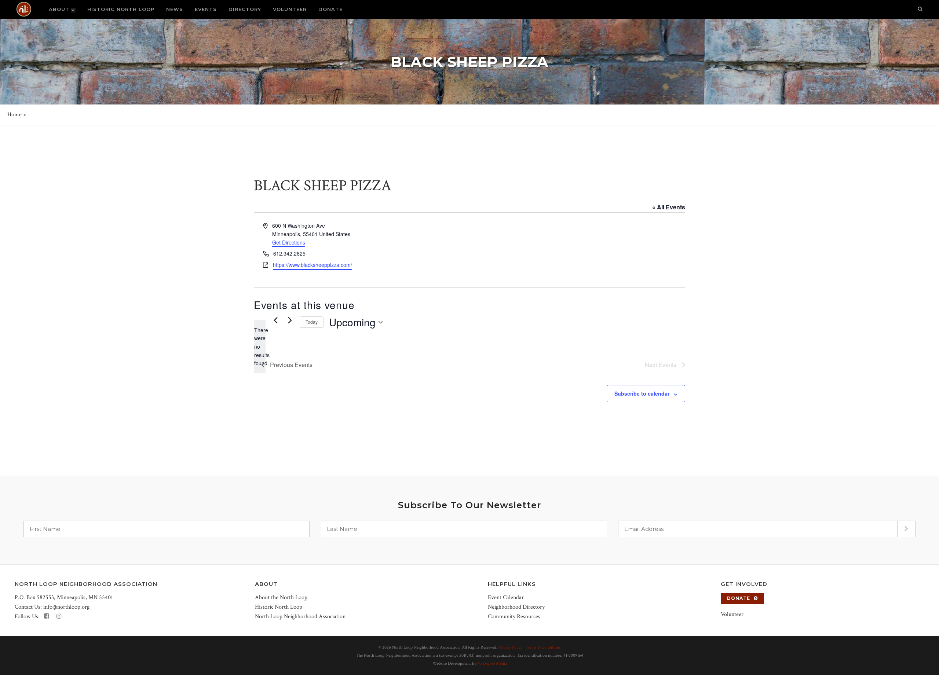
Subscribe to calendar (641, 393)
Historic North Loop (278, 607)
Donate (738, 598)
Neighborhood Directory (516, 607)
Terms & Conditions (543, 647)
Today (312, 322)
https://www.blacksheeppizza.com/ (312, 264)
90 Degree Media (492, 663)
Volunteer (732, 614)
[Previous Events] (275, 320)
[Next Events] (289, 320)
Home (14, 114)
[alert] (260, 346)
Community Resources (514, 616)
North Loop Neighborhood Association (300, 616)
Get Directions (288, 242)
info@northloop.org (66, 607)
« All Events (668, 207)
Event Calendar (506, 597)
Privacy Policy (510, 647)
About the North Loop (281, 597)
